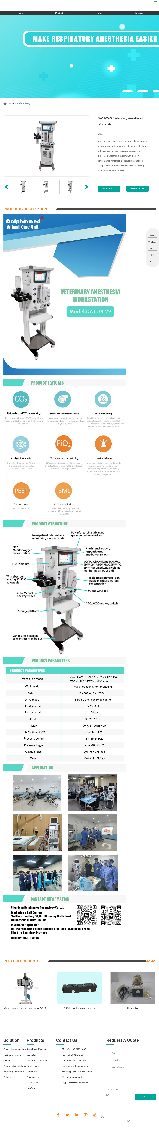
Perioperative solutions (14, 1066)
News (99, 13)
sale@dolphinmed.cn (78, 1066)
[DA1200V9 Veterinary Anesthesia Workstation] (46, 146)
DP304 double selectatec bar (79, 1008)
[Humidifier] (132, 988)
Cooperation (73, 1135)
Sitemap (109, 1121)
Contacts (139, 13)
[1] (127, 91)
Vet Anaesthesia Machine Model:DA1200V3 (26, 1008)
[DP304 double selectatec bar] (79, 988)
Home (20, 13)
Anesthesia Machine (37, 1049)
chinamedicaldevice (78, 1082)
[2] (142, 91)
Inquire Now (109, 188)
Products (59, 13)
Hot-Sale (31, 1088)
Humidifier (133, 1008)
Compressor (33, 1066)
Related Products (21, 961)
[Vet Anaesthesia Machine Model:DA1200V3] (26, 988)
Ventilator (31, 1055)
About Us (87, 1135)
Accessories (33, 1077)
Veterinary (24, 103)
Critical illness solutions (14, 1049)
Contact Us (66, 1040)
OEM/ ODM (32, 1082)
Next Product (137, 188)
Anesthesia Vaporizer (37, 1060)
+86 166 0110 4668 (82, 1071)
